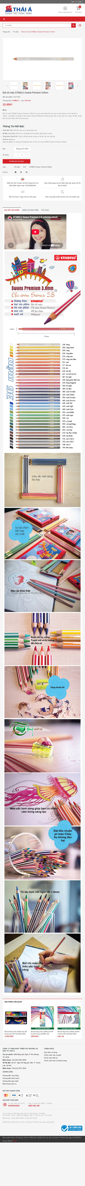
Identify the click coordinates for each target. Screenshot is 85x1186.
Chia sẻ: (5, 172)
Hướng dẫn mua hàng (11, 1075)
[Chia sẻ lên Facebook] (16, 172)
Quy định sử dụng (50, 1052)
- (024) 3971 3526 (30, 1118)
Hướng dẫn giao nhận (11, 1081)
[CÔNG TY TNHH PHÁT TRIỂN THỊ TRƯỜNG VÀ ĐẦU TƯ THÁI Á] (29, 10)
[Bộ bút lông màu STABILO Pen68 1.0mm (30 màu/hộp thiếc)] (69, 1017)
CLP (24, 167)
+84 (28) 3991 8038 (14, 1060)
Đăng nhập (62, 12)
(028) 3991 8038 (17, 1118)
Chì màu (17, 167)
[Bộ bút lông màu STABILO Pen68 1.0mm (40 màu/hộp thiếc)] (42, 1017)
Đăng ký (69, 12)
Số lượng (6, 155)
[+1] (27, 172)
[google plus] (80, 2)
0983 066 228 (34, 1106)
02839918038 (13, 1106)
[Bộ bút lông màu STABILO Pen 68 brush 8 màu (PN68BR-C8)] (16, 1017)
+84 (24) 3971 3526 (14, 1068)
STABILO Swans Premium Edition (40, 167)
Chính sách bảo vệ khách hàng (55, 1060)
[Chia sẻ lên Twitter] (21, 172)
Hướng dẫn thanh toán (11, 1078)
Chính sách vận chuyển (52, 1055)
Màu (4, 149)
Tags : (4, 167)
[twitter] (73, 2)
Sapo (15, 1141)
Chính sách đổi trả (51, 1058)
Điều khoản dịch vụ (10, 1084)
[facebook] (77, 2)
